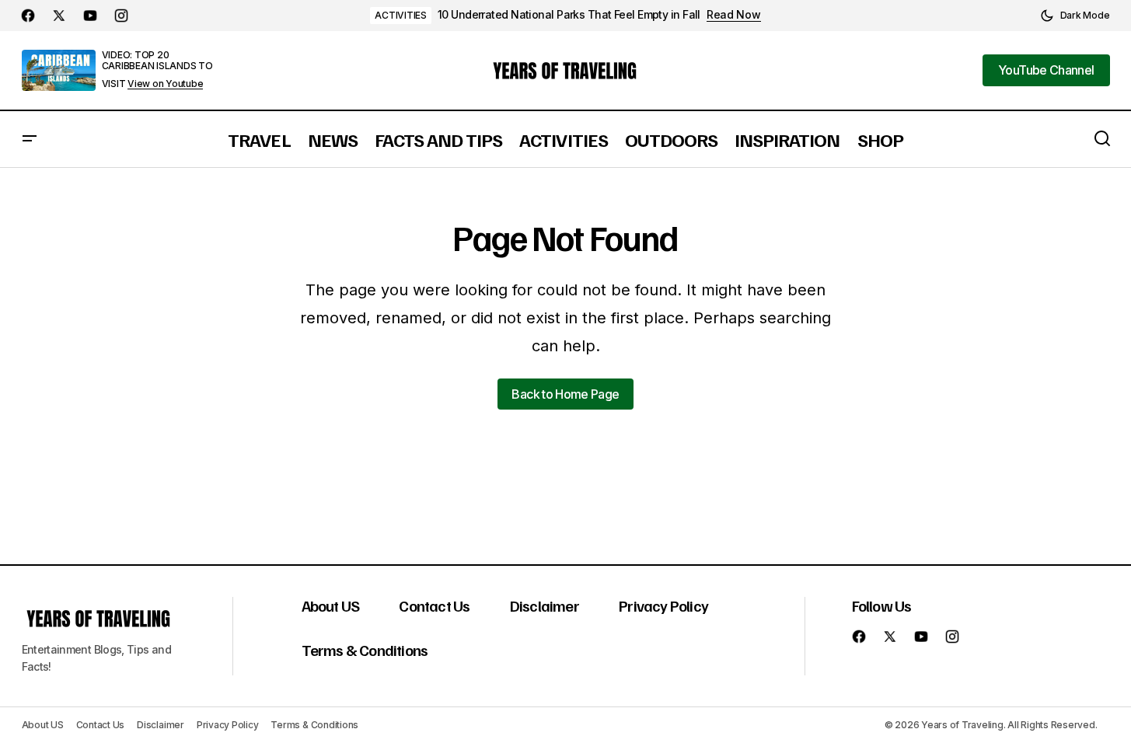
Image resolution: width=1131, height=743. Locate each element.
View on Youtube (165, 83)
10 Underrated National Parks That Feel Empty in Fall (569, 15)
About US (331, 605)
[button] (1075, 15)
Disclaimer (544, 605)
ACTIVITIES (401, 15)
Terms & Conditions (365, 650)
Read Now (734, 15)
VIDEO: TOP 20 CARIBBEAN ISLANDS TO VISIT (157, 69)
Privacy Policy (663, 605)
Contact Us (434, 605)
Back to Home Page (565, 394)
